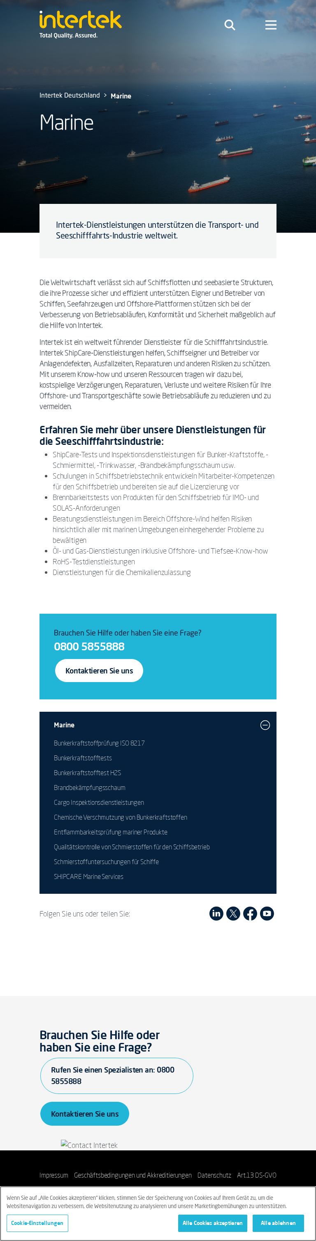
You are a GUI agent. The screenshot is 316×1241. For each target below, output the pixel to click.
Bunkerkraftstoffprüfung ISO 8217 (99, 743)
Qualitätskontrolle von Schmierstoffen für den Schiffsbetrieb (131, 847)
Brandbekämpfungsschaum (89, 787)
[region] (158, 1213)
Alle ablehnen (278, 1223)
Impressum (54, 1175)
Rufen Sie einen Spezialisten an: (112, 1075)
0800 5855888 (89, 646)
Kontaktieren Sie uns (99, 670)
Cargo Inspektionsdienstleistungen (99, 802)
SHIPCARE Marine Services (88, 876)
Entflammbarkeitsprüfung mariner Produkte (110, 832)
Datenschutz (214, 1175)
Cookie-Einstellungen (37, 1223)
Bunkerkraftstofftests (83, 758)
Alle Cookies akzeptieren (213, 1223)
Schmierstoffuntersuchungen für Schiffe (106, 862)
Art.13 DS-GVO (256, 1175)
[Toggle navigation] (229, 24)
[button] (265, 725)
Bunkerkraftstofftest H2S (87, 773)
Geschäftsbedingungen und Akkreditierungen (132, 1175)
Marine (64, 725)
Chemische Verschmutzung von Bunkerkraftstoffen (120, 817)
